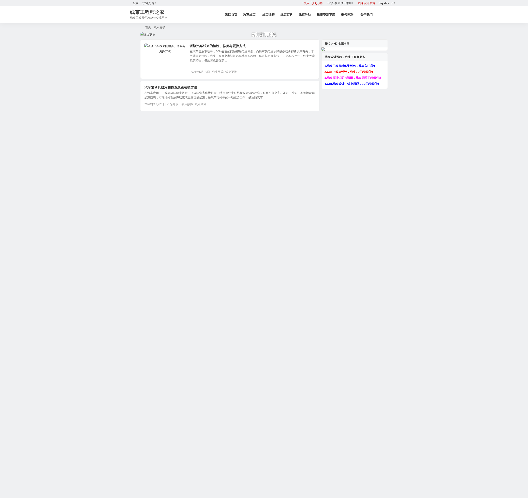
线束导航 (305, 14)
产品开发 (153, 48)
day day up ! (387, 3)
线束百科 (286, 14)
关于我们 (366, 14)
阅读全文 (311, 71)
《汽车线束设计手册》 (340, 3)
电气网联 (347, 14)
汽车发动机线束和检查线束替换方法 (170, 87)
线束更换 (231, 71)
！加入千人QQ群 (312, 3)
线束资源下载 (326, 14)
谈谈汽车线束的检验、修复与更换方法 (218, 46)
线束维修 (200, 104)
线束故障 (218, 71)
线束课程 (268, 14)
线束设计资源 (366, 3)
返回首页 (231, 14)
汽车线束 (249, 14)
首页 (148, 27)
